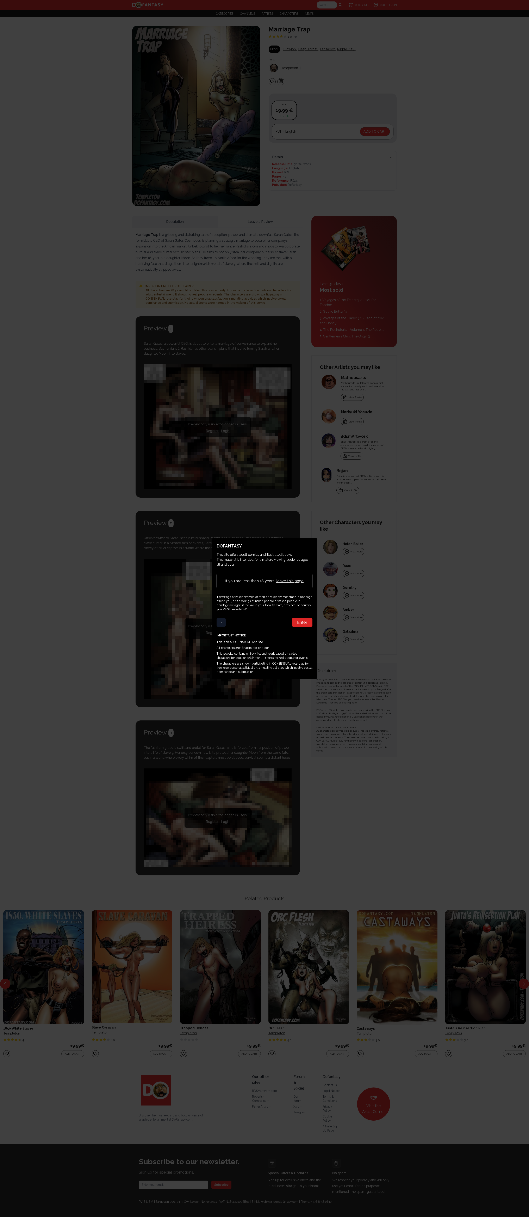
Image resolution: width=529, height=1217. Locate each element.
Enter (302, 622)
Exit (221, 622)
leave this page (290, 581)
